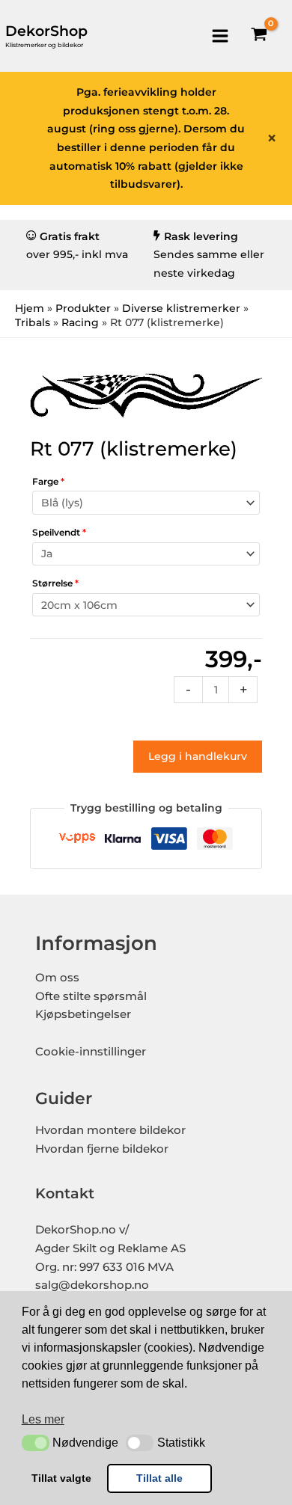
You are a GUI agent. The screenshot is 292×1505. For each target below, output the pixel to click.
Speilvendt (59, 532)
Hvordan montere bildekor (110, 1130)
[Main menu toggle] (220, 35)
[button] (35, 1443)
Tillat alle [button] (159, 1478)
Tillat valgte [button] (61, 1478)
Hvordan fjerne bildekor (101, 1149)
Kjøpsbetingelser (83, 1014)
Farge (48, 481)
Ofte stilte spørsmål (91, 996)
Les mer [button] (43, 1419)
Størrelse (55, 583)
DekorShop (46, 31)
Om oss (57, 977)
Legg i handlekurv (197, 756)
